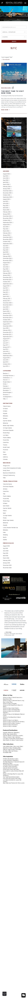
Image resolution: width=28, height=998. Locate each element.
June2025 (6, 203)
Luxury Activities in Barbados (10, 760)
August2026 (7, 174)
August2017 (7, 338)
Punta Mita (6, 440)
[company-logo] (13, 3)
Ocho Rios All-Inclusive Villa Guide (11, 778)
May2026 (6, 180)
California (5, 457)
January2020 (7, 313)
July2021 (6, 288)
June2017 (6, 343)
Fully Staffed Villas (7, 746)
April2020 (6, 309)
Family (5, 384)
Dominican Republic (8, 430)
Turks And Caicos (7, 484)
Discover (6, 379)
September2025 (8, 197)
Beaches (6, 373)
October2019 (7, 319)
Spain (4, 513)
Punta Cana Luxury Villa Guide (11, 769)
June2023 (6, 248)
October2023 (7, 241)
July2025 (6, 201)
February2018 (7, 330)
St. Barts (12, 740)
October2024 (7, 220)
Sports (4, 537)
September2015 (8, 355)
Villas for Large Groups (9, 749)
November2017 (8, 334)
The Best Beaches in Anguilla (10, 765)
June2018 (6, 328)
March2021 (6, 296)
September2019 (8, 322)
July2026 (6, 176)
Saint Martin (6, 506)
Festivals (6, 386)
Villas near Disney (12, 751)
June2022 (6, 267)
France (4, 510)
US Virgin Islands (7, 428)
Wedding (5, 534)
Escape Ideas (7, 382)
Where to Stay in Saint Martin (10, 708)
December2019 (8, 315)
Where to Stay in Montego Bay (11, 709)
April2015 (6, 362)
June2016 (6, 351)
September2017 (8, 336)
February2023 (7, 256)
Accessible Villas (7, 752)
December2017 (8, 332)
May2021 (6, 292)
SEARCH (14, 41)
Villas (5, 398)
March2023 (7, 254)
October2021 (7, 281)
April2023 (6, 252)
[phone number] (2, 3)
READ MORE (5, 109)
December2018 (8, 326)
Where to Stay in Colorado (10, 726)
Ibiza (4, 452)
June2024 (6, 226)
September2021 (8, 283)
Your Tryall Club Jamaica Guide (11, 777)
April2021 (6, 294)
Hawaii (4, 454)
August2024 (7, 224)
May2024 (6, 229)
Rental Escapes (8, 392)
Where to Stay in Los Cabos (10, 720)
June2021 (6, 290)
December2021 (8, 277)
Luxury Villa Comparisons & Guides (12, 468)
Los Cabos (5, 435)
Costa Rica (6, 442)
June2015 (6, 360)
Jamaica (5, 418)
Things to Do (6, 465)
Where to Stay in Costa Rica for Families (13, 721)
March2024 (7, 231)
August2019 (7, 324)
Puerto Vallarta (7, 437)
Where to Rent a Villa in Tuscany (11, 723)
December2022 (8, 258)
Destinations (6, 87)
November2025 (8, 193)
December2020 (8, 302)
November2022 (8, 260)
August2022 (7, 262)
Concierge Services (9, 375)
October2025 (7, 195)
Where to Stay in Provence (10, 724)
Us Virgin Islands (7, 515)
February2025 (7, 212)
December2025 (8, 190)
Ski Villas (5, 751)
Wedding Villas (16, 748)
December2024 (8, 216)
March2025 (7, 209)
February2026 (7, 186)
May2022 (6, 269)
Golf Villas (18, 749)
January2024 (7, 235)
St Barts (5, 411)
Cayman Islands (7, 420)
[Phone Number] (2, 3)
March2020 (7, 311)
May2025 (6, 205)
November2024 (8, 218)
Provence (5, 449)
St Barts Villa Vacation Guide (10, 759)
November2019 (8, 317)
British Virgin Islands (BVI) (9, 734)
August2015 (7, 357)
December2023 (8, 237)
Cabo (4, 532)
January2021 (7, 300)
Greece (9, 737)
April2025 (6, 207)
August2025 (7, 199)
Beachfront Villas (7, 748)
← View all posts (5, 59)
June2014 (6, 366)
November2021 (8, 279)
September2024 (8, 222)
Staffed (5, 539)
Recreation (7, 390)
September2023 (8, 243)
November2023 (8, 239)
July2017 (6, 341)
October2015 (7, 353)
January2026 (7, 188)
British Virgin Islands (8, 425)
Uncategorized (7, 396)
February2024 (7, 233)
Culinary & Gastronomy (9, 475)
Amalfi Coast (6, 447)
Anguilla (5, 413)
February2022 (7, 273)
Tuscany (5, 445)
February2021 (7, 298)
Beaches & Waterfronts (9, 473)
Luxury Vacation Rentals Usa (10, 527)
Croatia (20, 735)
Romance (6, 394)
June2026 (6, 178)
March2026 (7, 184)
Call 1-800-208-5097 (14, 675)
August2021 (7, 286)
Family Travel (6, 470)
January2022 (7, 275)
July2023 (6, 245)
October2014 (7, 364)
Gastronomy (7, 388)
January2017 (7, 347)
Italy (4, 493)
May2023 (6, 250)
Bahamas (5, 423)
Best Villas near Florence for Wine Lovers (13, 783)
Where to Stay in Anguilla (9, 703)
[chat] (23, 995)
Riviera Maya (6, 432)
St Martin (5, 408)
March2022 (7, 271)
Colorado (5, 459)
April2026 (6, 182)
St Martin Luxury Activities (10, 766)
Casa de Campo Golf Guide (10, 768)
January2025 (7, 214)
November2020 (8, 305)
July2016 (6, 349)
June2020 (6, 307)
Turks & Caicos (6, 406)
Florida (4, 518)
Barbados (5, 416)
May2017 (6, 345)
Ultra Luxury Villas (17, 746)
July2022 (6, 264)
